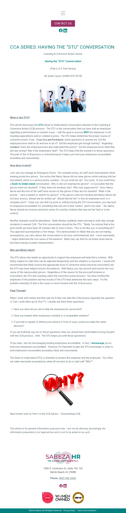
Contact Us (63, 23)
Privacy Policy (69, 510)
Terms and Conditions (87, 510)
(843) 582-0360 (67, 478)
